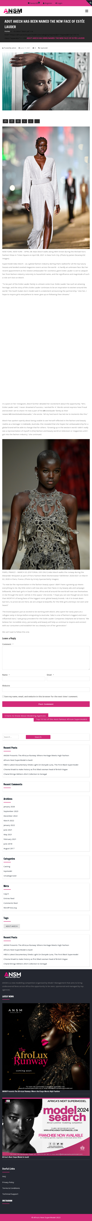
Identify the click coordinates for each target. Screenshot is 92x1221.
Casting (7, 866)
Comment (7, 644)
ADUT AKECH (12, 926)
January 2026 (9, 806)
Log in (6, 894)
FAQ (4, 1176)
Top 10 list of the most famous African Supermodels (61, 719)
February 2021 (10, 839)
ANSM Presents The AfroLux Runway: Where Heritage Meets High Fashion (36, 755)
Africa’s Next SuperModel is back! (18, 760)
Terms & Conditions (11, 1188)
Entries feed (9, 898)
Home (7, 31)
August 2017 (9, 848)
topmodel (44, 48)
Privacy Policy (8, 1182)
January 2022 (9, 825)
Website (6, 685)
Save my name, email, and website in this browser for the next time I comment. (41, 696)
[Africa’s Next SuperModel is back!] (46, 1127)
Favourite (34, 3)
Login (59, 3)
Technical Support (10, 1194)
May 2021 (8, 834)
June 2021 (8, 830)
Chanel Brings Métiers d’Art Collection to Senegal (25, 774)
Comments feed (10, 903)
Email (50, 675)
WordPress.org (10, 907)
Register (48, 3)
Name (6, 675)
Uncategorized (10, 876)
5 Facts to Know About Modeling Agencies (25, 716)
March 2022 (9, 820)
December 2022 (10, 816)
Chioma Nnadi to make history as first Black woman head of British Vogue (36, 769)
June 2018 (8, 844)
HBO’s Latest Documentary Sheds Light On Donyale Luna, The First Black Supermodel (41, 765)
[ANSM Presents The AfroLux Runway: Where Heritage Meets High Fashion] (46, 1046)
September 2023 (11, 811)
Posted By (10, 48)
